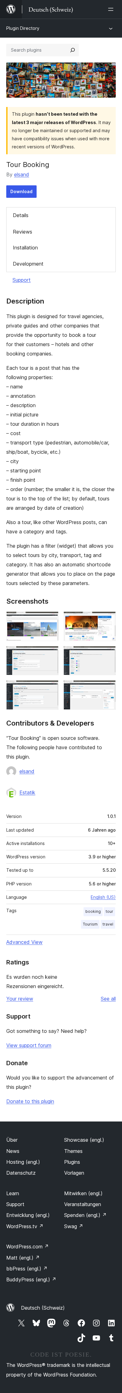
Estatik (27, 792)
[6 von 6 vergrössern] (107, 688)
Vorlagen (74, 1173)
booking (93, 911)
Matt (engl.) (23, 1258)
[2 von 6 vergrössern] (107, 620)
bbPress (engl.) (27, 1268)
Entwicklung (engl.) (28, 1215)
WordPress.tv (24, 1226)
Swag (73, 1226)
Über (12, 1140)
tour (109, 911)
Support (22, 280)
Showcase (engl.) (84, 1140)
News (12, 1151)
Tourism (90, 924)
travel (108, 924)
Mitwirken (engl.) (83, 1193)
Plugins (72, 1162)
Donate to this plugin (30, 1101)
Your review (19, 999)
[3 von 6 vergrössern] (50, 654)
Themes (73, 1151)
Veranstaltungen (82, 1204)
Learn (12, 1193)
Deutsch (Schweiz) (43, 1308)
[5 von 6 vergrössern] (50, 688)
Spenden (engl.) (85, 1215)
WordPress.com (27, 1246)
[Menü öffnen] (112, 9)
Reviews (22, 232)
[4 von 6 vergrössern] (107, 654)
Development (28, 264)
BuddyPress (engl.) (31, 1279)
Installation (25, 247)
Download (21, 191)
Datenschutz (21, 1173)
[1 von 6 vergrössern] (50, 620)
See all (108, 999)
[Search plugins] (72, 50)
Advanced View (24, 942)
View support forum (28, 1045)
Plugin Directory (22, 28)
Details (20, 215)
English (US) (103, 897)
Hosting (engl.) (23, 1162)
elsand (21, 174)
